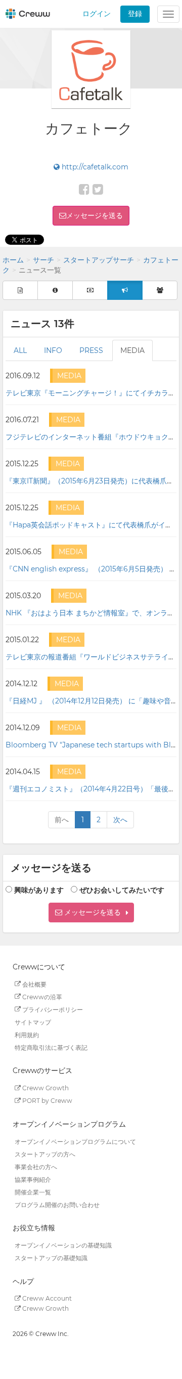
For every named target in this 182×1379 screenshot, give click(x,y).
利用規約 (27, 1034)
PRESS (91, 350)
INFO (53, 350)
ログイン (96, 13)
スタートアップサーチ (98, 259)
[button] (91, 912)
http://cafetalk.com (94, 166)
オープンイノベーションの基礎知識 (63, 1245)
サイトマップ (33, 1022)
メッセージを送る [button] (94, 215)
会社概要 (34, 984)
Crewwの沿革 (41, 996)
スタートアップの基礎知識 (51, 1258)
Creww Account (46, 1298)
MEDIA (132, 350)
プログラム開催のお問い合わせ (57, 1204)
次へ (120, 819)
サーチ (43, 259)
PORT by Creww (46, 1100)
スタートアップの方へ (45, 1154)
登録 (135, 13)
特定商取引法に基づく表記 (51, 1047)
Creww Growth (45, 1088)
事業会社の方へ (36, 1166)
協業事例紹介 (33, 1179)
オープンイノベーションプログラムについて (75, 1141)
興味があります (39, 890)
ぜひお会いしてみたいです (121, 890)
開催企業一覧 (33, 1191)
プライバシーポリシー (52, 1009)
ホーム (13, 259)
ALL (20, 350)
